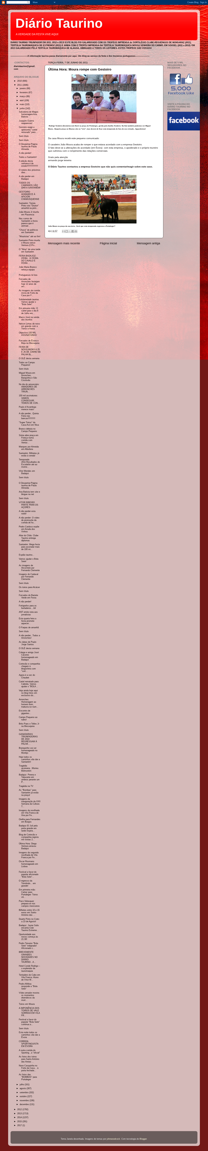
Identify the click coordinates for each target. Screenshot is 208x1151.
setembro (24, 1092)
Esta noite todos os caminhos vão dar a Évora (29, 1034)
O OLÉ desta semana (29, 358)
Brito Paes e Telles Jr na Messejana (29, 725)
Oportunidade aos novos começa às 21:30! (28, 936)
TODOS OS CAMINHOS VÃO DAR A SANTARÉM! (29, 185)
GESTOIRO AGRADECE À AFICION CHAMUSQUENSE (29, 195)
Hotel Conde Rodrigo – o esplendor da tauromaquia (29, 968)
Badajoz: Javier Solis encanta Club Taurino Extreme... (29, 927)
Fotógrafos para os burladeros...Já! (28, 607)
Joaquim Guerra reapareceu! (26, 122)
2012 (19, 1109)
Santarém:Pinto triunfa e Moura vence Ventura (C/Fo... (29, 242)
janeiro (23, 88)
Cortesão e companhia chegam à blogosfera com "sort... (29, 667)
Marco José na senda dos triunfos (29, 318)
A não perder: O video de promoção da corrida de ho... (29, 520)
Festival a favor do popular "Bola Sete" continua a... (29, 1022)
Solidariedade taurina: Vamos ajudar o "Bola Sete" (29, 302)
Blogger (143, 1139)
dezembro (25, 1104)
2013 (19, 1113)
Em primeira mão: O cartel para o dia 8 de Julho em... (28, 310)
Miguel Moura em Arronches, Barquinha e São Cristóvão (28, 376)
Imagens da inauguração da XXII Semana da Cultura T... (29, 803)
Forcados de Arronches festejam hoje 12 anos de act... (29, 283)
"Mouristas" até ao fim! (29, 236)
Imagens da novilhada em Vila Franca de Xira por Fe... (29, 812)
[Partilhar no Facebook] (72, 231)
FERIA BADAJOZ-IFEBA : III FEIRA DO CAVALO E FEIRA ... (28, 259)
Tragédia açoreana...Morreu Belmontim (28, 768)
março (23, 96)
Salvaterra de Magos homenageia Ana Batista (28, 114)
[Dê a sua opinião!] (66, 231)
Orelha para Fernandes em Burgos (29, 820)
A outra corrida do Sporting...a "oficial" (29, 1051)
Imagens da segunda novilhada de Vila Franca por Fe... (29, 855)
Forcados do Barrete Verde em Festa (28, 596)
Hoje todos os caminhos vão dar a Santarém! (29, 759)
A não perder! (25, 153)
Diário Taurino (59, 23)
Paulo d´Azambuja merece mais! (27, 408)
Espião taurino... (26, 555)
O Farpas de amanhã (29, 627)
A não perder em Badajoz (26, 177)
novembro (25, 1100)
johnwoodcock (113, 1139)
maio (22, 104)
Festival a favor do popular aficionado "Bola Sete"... (28, 874)
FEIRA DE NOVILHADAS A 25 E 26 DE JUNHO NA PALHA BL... (29, 351)
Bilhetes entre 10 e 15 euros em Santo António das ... (29, 912)
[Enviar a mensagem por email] (63, 231)
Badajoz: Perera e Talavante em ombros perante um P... (29, 778)
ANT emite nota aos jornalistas (28, 613)
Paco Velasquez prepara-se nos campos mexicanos (29, 903)
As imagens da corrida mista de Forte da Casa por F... (29, 293)
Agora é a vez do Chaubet (27, 676)
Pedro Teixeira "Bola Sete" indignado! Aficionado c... (28, 945)
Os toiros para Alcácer (29, 587)
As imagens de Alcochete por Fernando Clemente (29, 568)
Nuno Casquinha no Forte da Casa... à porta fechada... (28, 1068)
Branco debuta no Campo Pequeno (28, 430)
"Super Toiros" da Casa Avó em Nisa (29, 423)
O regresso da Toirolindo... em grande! (27, 883)
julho (22, 1084)
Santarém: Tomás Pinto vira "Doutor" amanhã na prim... (29, 205)
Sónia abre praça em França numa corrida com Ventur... (28, 439)
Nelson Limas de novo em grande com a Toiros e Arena (29, 326)
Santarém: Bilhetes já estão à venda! (29, 454)
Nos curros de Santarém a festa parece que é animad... (28, 222)
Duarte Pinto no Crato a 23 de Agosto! (29, 920)
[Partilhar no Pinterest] (76, 231)
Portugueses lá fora (28, 275)
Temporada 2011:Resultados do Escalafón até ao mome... (29, 463)
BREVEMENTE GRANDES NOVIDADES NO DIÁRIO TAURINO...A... (28, 957)
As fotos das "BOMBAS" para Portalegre (28, 1077)
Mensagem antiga (148, 243)
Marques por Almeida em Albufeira (29, 448)
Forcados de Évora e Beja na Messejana (29, 342)
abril (22, 100)
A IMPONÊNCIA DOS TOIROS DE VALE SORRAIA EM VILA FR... (29, 1012)
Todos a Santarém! (28, 157)
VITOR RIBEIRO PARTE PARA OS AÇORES (28, 504)
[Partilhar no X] (69, 231)
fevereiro (24, 92)
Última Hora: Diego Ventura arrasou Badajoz (28, 846)
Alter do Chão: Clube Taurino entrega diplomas (28, 538)
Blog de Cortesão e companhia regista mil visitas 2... (29, 837)
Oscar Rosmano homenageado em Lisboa (28, 863)
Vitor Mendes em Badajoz (27, 472)
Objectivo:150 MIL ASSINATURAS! (28, 334)
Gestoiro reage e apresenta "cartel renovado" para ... (28, 129)
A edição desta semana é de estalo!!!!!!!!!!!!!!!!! (28, 163)
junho (22, 108)
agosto (23, 1088)
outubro (23, 1096)
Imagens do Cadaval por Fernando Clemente (28, 576)
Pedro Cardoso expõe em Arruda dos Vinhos (29, 529)
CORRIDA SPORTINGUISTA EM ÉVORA (28, 1043)
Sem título (24, 136)
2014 (19, 1117)
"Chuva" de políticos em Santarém (28, 231)
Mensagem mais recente (64, 243)
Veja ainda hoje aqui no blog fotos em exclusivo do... (28, 693)
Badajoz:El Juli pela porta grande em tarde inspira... (28, 828)
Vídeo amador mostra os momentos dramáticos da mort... (29, 996)
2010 (19, 81)
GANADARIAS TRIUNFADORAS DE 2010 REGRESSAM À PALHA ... (28, 739)
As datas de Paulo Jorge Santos (27, 643)
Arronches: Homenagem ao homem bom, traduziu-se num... (28, 703)
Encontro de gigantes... (25, 712)
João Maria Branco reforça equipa (28, 268)
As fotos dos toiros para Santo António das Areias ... (29, 1059)
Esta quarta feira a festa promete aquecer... (27, 621)
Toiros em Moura (27, 1004)
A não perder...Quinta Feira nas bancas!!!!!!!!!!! (29, 416)
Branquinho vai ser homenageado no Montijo (28, 750)
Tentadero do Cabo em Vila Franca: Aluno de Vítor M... (29, 977)
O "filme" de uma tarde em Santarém (29, 250)
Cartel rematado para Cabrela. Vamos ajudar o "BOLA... (29, 684)
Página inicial (108, 243)
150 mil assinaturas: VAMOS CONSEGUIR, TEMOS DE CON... (29, 399)
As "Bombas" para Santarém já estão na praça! (29, 792)
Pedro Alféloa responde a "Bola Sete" (28, 986)
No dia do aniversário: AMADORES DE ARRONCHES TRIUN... (29, 388)
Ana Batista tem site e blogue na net (29, 493)
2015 (19, 1121)
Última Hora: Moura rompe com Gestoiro (79, 69)
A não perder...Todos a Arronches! (29, 636)
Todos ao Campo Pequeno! (27, 363)
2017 (19, 1125)
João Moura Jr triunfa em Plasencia (29, 213)
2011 (19, 85)
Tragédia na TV (26, 786)
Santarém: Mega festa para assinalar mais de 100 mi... (29, 546)
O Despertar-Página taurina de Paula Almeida (28, 146)
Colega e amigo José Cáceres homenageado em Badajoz (29, 656)
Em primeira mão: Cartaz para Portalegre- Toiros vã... (28, 893)
